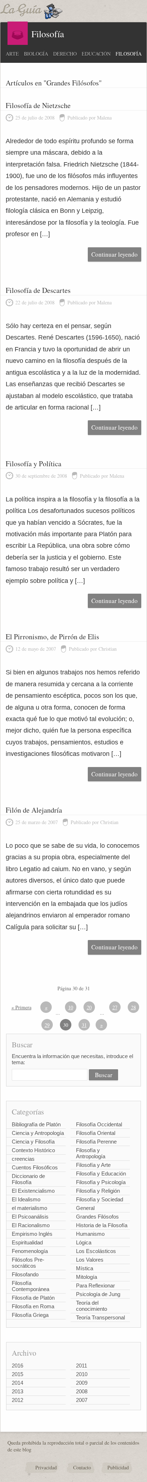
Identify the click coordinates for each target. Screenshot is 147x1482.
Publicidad (118, 1467)
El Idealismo (26, 1199)
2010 (81, 1374)
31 (84, 1024)
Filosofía (129, 53)
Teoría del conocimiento (91, 1306)
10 (70, 1007)
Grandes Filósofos (97, 1217)
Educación (96, 53)
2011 (81, 1365)
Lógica (83, 1242)
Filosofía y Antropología (90, 1153)
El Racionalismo (31, 1225)
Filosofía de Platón (33, 1298)
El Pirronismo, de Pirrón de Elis (52, 636)
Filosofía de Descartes (38, 290)
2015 (17, 1374)
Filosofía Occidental (99, 1124)
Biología (36, 53)
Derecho (65, 53)
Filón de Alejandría (34, 810)
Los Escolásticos (96, 1251)
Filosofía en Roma (33, 1306)
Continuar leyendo (114, 254)
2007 (81, 1400)
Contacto (82, 1467)
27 (114, 1007)
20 (89, 1007)
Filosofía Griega (30, 1315)
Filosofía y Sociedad (99, 1199)
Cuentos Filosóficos (35, 1167)
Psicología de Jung (98, 1294)
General (85, 1208)
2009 (81, 1383)
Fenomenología (30, 1251)
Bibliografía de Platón (36, 1124)
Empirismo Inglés (32, 1234)
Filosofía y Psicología (101, 1182)
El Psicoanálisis (30, 1217)
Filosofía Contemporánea (30, 1286)
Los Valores (89, 1260)
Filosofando (25, 1274)
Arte (12, 53)
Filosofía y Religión (98, 1191)
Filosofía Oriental (95, 1133)
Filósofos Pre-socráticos (28, 1263)
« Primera (21, 1007)
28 (133, 1007)
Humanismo (90, 1234)
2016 (17, 1365)
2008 (81, 1391)
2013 (17, 1391)
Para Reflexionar (95, 1285)
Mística (84, 1268)
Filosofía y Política (33, 463)
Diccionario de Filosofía (28, 1179)
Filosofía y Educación (101, 1173)
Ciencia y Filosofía (33, 1142)
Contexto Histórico (33, 1150)
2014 (17, 1383)
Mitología (86, 1277)
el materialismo (29, 1208)
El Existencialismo (33, 1191)
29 (47, 1024)
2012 (17, 1400)
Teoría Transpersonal (100, 1317)
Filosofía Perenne (96, 1142)
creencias (23, 1159)
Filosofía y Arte (93, 1165)
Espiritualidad (27, 1242)
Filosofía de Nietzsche (38, 105)
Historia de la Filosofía (101, 1225)
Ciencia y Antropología (38, 1133)
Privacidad (46, 1467)
